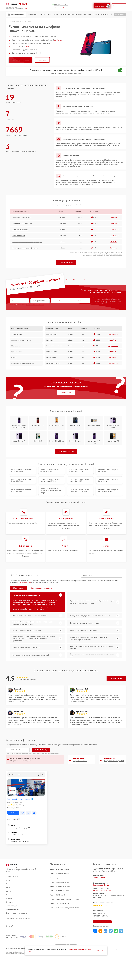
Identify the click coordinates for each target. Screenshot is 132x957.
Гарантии (71, 14)
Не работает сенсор (53, 363)
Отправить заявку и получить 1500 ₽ (70, 301)
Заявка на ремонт (94, 14)
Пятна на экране (51, 352)
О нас (48, 14)
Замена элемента (18, 236)
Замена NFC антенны (20, 230)
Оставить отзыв (116, 678)
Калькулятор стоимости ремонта (17, 913)
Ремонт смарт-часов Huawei (60, 886)
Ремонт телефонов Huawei (59, 869)
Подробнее (66, 528)
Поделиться (95, 931)
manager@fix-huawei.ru (102, 890)
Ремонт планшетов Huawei (60, 882)
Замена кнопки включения (22, 217)
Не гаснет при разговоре (54, 346)
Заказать (113, 217)
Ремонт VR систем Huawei (59, 891)
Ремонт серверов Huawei (59, 878)
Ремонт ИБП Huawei (57, 895)
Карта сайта (10, 926)
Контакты (104, 14)
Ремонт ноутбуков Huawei (59, 874)
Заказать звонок (66, 392)
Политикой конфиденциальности (50, 753)
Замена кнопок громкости (22, 223)
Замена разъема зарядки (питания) (25, 248)
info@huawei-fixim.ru (101, 885)
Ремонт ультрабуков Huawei (60, 903)
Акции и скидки (80, 14)
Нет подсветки (51, 357)
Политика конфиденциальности (66, 944)
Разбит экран (50, 340)
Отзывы (55, 14)
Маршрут (15, 812)
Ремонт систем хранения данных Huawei (65, 908)
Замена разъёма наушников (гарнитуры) (27, 242)
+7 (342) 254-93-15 (61, 5)
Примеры (9, 884)
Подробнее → (113, 334)
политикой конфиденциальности (35, 305)
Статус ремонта (120, 14)
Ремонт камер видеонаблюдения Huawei (65, 899)
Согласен (100, 950)
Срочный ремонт (32, 14)
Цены (41, 14)
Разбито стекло (51, 334)
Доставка (63, 14)
